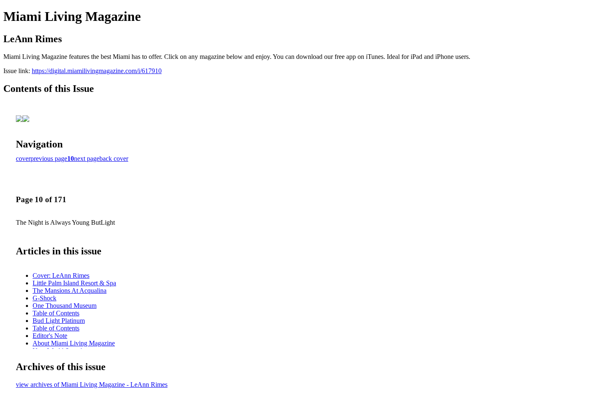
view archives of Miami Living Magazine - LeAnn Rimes (91, 384)
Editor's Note (50, 335)
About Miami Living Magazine (74, 343)
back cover (113, 158)
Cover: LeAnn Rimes (61, 275)
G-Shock (44, 298)
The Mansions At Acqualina (70, 290)
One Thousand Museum (64, 305)
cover (23, 158)
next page (86, 158)
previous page (48, 158)
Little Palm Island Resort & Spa (74, 283)
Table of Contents (56, 313)
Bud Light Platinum (59, 320)
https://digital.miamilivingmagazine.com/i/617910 (97, 70)
